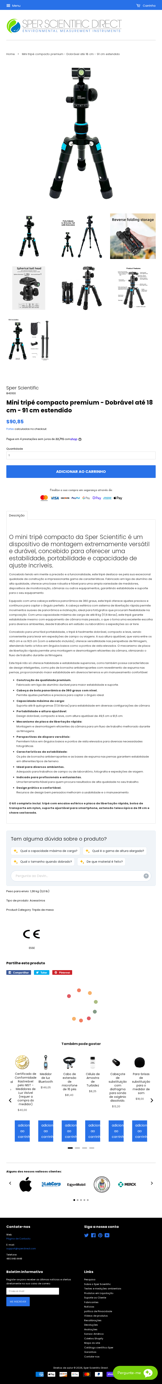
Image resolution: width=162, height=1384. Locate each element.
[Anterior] (10, 1100)
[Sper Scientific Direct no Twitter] (86, 1236)
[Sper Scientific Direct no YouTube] (107, 1236)
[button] (45, 851)
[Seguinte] (151, 1100)
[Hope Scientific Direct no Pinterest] (100, 1236)
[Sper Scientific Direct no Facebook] (93, 1236)
